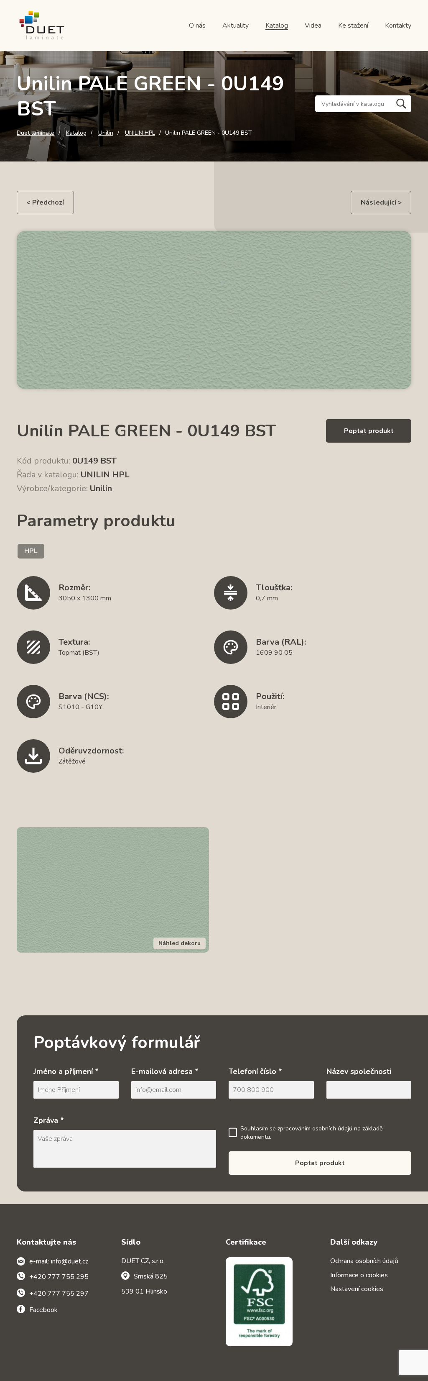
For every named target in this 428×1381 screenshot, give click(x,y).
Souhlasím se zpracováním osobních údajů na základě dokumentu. (311, 1133)
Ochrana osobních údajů (364, 1261)
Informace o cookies (359, 1275)
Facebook (43, 1310)
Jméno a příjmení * (66, 1071)
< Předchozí (45, 202)
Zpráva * (48, 1120)
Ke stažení (353, 25)
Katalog (276, 25)
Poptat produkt (369, 431)
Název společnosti (358, 1071)
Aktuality (235, 25)
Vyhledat (401, 104)
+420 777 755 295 (59, 1277)
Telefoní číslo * (255, 1071)
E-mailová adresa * (165, 1071)
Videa (313, 25)
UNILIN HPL (140, 133)
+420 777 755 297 (59, 1293)
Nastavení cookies (356, 1289)
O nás (197, 25)
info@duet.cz (69, 1261)
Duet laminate (35, 133)
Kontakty (398, 25)
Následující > (381, 202)
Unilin (105, 133)
